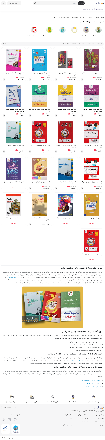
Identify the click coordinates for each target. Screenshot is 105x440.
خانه (102, 17)
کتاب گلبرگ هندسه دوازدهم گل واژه (40, 145)
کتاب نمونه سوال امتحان (13, 283)
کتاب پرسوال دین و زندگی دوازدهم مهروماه (41, 74)
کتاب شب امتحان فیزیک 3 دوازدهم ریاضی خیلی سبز (92, 110)
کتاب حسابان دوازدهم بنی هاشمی (41, 182)
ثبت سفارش (100, 424)
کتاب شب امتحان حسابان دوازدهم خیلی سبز (67, 110)
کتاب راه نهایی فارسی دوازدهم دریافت (66, 218)
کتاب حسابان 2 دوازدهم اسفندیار (15, 145)
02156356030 (91, 417)
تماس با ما (69, 427)
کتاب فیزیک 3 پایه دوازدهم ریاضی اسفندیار (15, 74)
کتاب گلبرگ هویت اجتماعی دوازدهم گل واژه (91, 255)
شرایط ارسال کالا (99, 427)
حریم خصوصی (84, 427)
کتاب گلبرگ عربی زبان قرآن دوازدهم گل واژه (91, 183)
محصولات (96, 17)
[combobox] (58, 3)
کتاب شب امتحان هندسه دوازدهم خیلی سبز (39, 110)
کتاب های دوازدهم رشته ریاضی (92, 392)
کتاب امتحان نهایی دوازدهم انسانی (91, 386)
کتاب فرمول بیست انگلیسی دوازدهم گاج (66, 74)
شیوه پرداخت (100, 431)
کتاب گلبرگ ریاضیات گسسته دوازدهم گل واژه (66, 146)
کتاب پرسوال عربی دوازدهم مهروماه (93, 218)
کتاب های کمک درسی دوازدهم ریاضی (76, 366)
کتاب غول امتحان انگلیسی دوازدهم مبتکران (41, 219)
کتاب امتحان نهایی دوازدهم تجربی (92, 389)
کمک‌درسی (89, 17)
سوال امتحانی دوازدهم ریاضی (61, 17)
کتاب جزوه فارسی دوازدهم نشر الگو (15, 218)
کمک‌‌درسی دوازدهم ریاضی (78, 17)
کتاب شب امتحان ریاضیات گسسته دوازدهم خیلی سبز (15, 110)
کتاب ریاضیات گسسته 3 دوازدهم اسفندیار (67, 183)
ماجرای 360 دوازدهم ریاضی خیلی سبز (14, 182)
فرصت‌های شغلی (67, 431)
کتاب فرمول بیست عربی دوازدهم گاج (92, 73)
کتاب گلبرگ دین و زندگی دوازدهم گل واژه (92, 146)
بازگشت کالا (85, 424)
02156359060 (74, 417)
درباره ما (70, 424)
